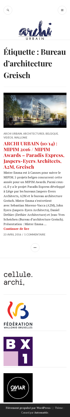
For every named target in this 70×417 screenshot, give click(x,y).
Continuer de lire (16, 229)
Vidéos (8, 137)
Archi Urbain (13, 133)
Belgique (52, 133)
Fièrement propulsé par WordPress (28, 408)
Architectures (33, 133)
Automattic (41, 412)
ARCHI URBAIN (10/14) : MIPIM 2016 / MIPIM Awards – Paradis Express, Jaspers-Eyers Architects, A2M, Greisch (34, 155)
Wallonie (20, 137)
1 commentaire (34, 234)
